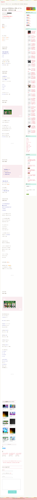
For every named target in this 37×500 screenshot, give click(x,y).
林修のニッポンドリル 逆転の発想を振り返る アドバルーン (5, 434)
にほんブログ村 (28, 18)
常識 (27, 143)
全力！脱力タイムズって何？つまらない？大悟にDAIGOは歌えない (31, 86)
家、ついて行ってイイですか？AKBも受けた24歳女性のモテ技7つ (31, 40)
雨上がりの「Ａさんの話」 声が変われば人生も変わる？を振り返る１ (12, 409)
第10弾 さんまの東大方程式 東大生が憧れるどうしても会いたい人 (31, 57)
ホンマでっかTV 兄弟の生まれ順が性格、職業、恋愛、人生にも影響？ (32, 32)
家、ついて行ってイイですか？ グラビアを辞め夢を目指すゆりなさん (32, 131)
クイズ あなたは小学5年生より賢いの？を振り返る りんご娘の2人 (19, 454)
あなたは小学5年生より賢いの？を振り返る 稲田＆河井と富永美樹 (12, 454)
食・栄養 (28, 151)
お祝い (28, 138)
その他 (28, 139)
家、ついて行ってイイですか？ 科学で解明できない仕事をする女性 (32, 82)
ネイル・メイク (29, 142)
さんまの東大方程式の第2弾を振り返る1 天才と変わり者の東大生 (31, 48)
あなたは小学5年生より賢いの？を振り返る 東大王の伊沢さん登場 (32, 115)
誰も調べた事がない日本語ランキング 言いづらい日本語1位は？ (31, 65)
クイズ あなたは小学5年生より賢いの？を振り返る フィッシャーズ (5, 454)
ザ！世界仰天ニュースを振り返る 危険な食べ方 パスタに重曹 (31, 123)
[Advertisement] (12, 149)
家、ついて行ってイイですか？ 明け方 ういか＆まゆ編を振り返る (32, 53)
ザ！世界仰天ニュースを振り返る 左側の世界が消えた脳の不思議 (12, 425)
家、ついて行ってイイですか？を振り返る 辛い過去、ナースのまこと (31, 103)
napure (3, 2)
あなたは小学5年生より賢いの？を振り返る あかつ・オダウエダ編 (5, 425)
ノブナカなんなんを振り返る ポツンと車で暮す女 (12, 434)
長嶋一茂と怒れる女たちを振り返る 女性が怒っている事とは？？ (5, 409)
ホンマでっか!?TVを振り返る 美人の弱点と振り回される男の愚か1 (31, 91)
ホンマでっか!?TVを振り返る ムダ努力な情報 (12, 440)
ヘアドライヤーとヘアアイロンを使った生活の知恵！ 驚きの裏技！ (31, 70)
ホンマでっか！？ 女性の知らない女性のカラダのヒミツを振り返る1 (12, 416)
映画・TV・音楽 (29, 146)
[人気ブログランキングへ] (28, 25)
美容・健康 (28, 150)
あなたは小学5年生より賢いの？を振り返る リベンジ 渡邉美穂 (5, 441)
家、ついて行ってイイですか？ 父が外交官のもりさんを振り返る (32, 95)
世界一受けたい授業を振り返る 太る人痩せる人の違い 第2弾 (11, 462)
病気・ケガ (28, 147)
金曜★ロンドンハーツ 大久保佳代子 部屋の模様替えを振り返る (31, 78)
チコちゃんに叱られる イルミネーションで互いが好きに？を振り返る (5, 418)
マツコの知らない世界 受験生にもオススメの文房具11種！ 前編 (31, 127)
